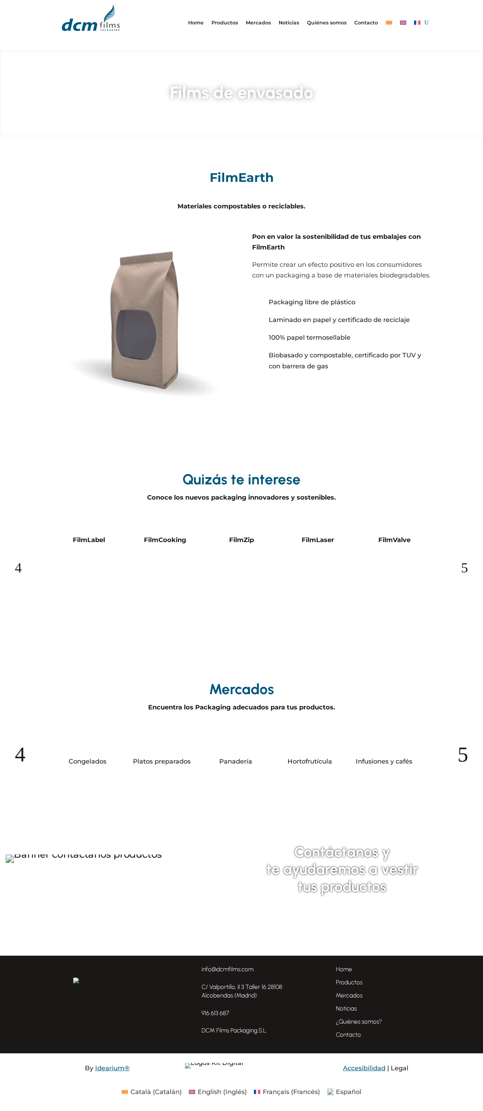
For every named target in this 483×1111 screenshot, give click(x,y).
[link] (190, 1030)
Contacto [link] (348, 1034)
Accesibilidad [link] (364, 1068)
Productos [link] (349, 982)
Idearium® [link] (112, 1068)
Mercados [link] (349, 995)
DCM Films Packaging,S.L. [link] (234, 1030)
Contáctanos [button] (342, 918)
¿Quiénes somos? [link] (359, 1021)
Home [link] (344, 969)
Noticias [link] (346, 1008)
